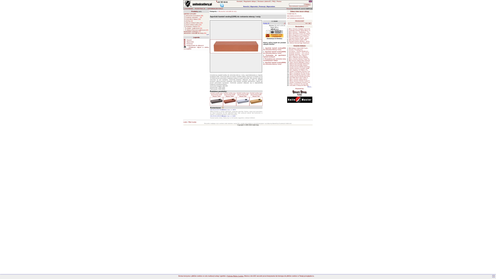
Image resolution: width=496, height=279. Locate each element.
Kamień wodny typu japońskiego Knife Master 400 (256, 94)
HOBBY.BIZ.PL (292, 14)
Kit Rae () (189, 21)
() (192, 31)
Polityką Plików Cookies (235, 276)
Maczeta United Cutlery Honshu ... (299, 36)
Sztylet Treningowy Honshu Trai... (300, 71)
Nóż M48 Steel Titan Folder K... (299, 77)
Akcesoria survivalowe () (194, 15)
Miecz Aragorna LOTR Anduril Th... (300, 35)
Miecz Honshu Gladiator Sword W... (300, 29)
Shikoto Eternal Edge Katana (298, 65)
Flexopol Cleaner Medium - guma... (300, 41)
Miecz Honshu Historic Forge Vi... (300, 81)
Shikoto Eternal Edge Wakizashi (299, 43)
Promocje (262, 6)
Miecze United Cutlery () (194, 23)
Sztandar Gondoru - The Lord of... (299, 53)
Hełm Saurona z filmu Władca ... (299, 56)
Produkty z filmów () (193, 26)
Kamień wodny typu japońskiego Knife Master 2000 (230, 94)
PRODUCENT (299, 21)
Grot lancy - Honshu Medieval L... (299, 51)
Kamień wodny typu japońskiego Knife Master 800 (243, 94)
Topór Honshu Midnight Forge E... (300, 62)
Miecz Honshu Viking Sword (298, 79)
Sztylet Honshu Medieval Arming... (300, 67)
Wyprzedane (271, 6)
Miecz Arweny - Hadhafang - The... (300, 32)
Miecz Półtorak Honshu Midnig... (299, 57)
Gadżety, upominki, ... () (194, 17)
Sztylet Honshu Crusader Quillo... (299, 68)
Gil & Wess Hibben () (193, 19)
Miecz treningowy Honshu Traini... (300, 74)
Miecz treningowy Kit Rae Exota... (300, 73)
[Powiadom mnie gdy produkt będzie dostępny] (274, 36)
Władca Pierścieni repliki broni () (197, 30)
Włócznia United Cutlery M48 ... (298, 40)
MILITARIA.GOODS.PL (294, 16)
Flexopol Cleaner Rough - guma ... (299, 38)
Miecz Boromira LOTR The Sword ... (300, 33)
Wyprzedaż (254, 6)
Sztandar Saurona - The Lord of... (299, 54)
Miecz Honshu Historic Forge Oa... (300, 59)
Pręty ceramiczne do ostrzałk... (299, 84)
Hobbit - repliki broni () (194, 28)
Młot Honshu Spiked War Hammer (299, 60)
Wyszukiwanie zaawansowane (298, 6)
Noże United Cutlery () (194, 24)
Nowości (246, 6)
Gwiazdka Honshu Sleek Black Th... (300, 30)
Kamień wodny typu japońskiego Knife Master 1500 (216, 94)
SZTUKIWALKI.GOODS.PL (295, 18)
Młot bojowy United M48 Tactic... (299, 48)
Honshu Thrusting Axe (296, 50)
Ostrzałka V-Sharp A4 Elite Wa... (299, 85)
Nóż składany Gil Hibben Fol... (298, 70)
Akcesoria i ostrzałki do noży (228, 11)
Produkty (194, 11)
